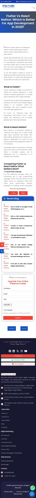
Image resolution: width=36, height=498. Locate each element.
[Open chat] (32, 494)
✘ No (23, 193)
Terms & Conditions (22, 492)
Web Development (7, 461)
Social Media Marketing (8, 446)
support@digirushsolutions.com (26, 1)
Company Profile (19, 360)
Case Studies (5, 420)
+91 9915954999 (9, 472)
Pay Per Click (5, 449)
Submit (18, 318)
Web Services (6, 457)
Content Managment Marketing (11, 453)
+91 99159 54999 (7, 1)
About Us (4, 413)
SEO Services (5, 435)
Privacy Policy (8, 492)
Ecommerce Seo (6, 442)
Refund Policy (18, 494)
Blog (2, 424)
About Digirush (19, 364)
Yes (13, 193)
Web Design (5, 464)
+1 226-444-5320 (9, 476)
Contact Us (11, 328)
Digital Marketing (7, 431)
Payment (4, 427)
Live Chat (24, 328)
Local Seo (4, 439)
